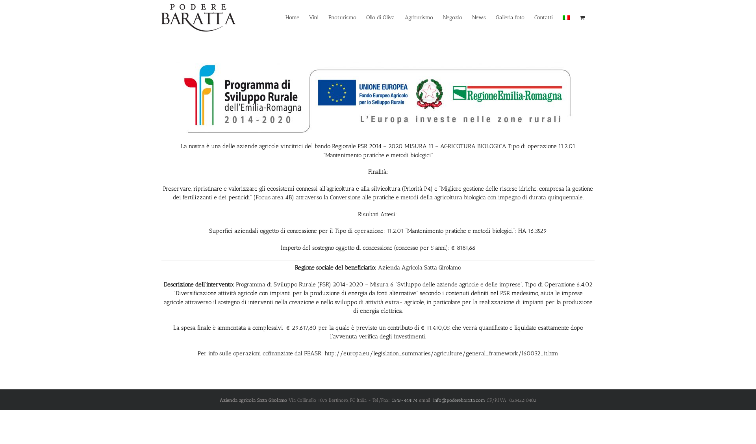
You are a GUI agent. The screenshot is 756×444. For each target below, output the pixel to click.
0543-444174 (404, 400)
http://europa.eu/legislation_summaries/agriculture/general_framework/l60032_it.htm (441, 353)
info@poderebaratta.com (459, 400)
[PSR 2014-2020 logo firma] (378, 59)
